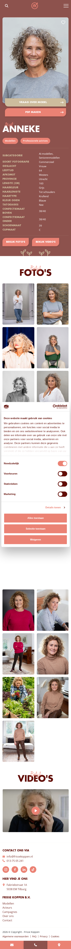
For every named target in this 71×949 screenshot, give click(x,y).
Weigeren (35, 539)
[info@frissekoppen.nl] (12, 945)
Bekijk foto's (15, 242)
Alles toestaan (35, 518)
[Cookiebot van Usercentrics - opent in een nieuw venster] (52, 406)
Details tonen (53, 507)
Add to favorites (63, 22)
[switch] (62, 473)
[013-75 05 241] (35, 945)
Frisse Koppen (34, 5)
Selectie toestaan (35, 528)
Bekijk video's (45, 242)
